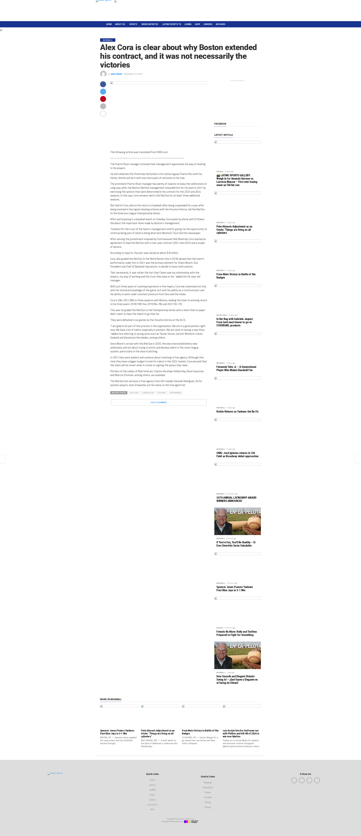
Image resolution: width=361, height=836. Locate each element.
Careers (207, 24)
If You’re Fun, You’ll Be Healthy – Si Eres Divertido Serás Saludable (236, 544)
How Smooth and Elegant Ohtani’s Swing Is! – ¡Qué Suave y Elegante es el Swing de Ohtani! (237, 679)
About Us (120, 24)
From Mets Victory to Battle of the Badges (236, 276)
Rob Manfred (175, 392)
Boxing (219, 171)
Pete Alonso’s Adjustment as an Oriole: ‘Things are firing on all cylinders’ (234, 230)
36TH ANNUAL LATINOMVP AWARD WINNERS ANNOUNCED (236, 499)
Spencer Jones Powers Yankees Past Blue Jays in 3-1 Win (234, 588)
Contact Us (152, 804)
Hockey (208, 802)
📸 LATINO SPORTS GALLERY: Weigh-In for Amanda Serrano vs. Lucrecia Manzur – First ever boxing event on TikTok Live (236, 180)
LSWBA (187, 24)
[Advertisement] (237, 100)
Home (109, 24)
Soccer (208, 792)
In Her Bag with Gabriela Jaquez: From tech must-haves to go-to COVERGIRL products (234, 322)
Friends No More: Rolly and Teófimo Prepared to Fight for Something (236, 633)
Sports (133, 24)
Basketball (221, 315)
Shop (197, 24)
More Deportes (150, 24)
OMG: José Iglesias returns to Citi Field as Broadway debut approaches (237, 454)
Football (208, 797)
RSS (152, 809)
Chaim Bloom (148, 392)
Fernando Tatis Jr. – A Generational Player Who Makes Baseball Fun (236, 368)
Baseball (220, 222)
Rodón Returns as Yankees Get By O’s (237, 411)
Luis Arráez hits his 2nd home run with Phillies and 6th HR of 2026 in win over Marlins (241, 733)
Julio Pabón (116, 74)
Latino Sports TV (171, 24)
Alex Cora (134, 392)
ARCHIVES (220, 24)
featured (162, 392)
